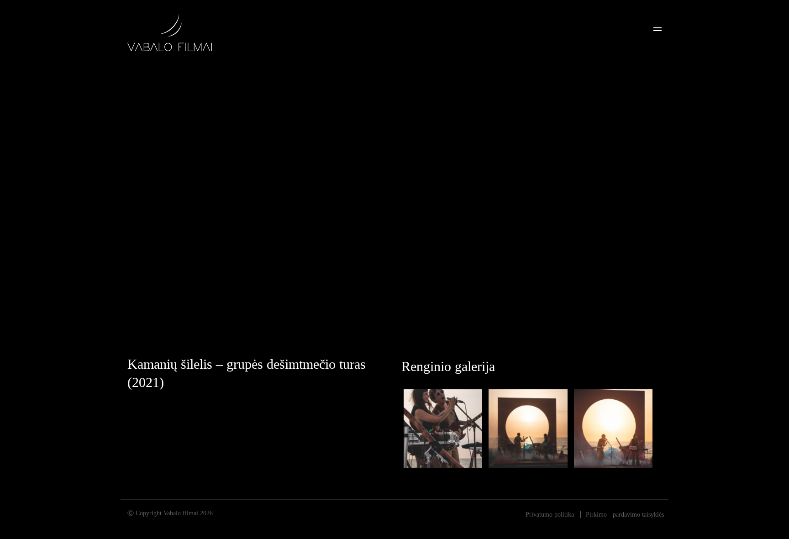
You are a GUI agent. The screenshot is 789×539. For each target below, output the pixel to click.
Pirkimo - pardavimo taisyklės (625, 514)
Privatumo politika (550, 514)
